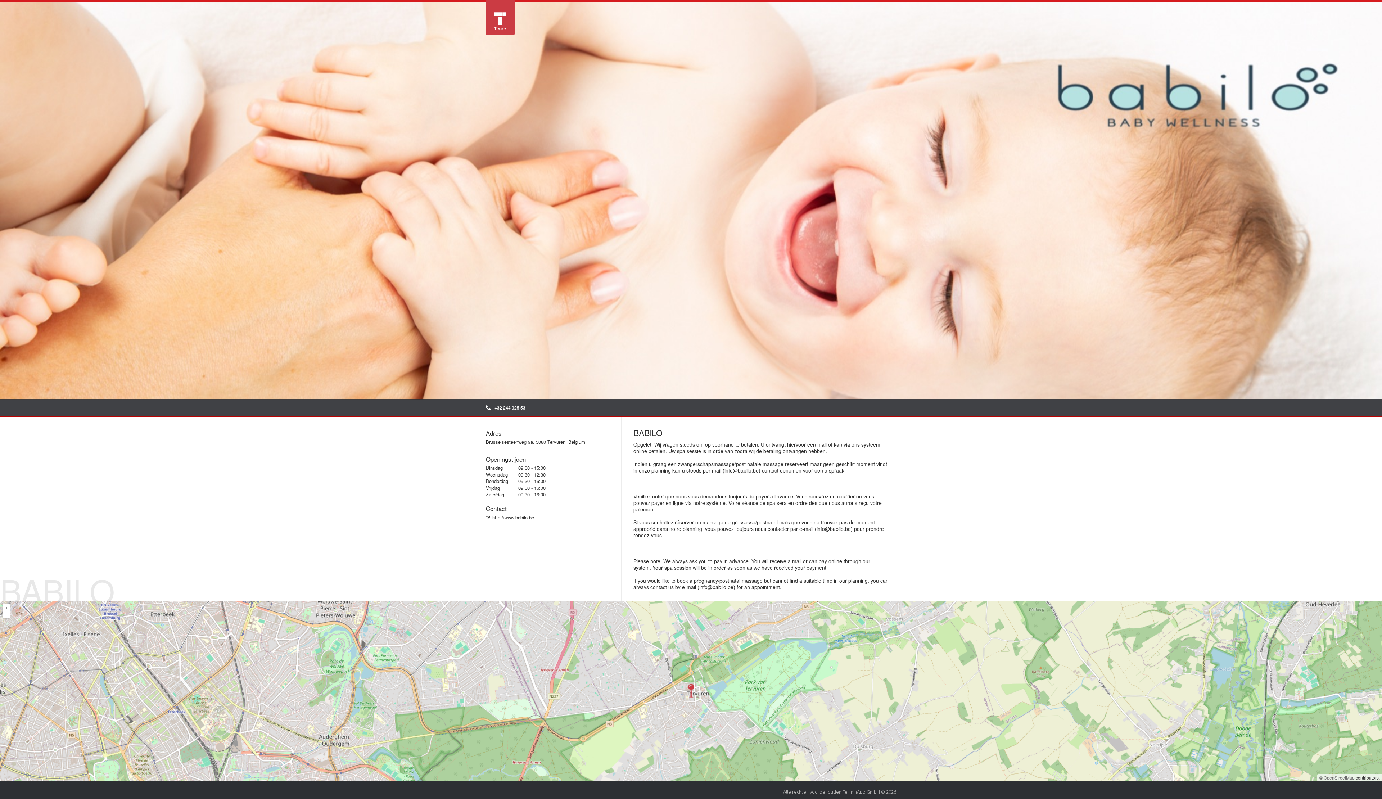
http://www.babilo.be (513, 517)
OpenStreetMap (1339, 778)
